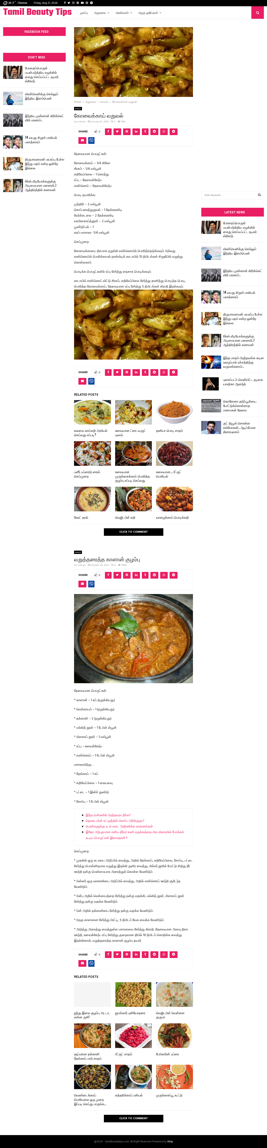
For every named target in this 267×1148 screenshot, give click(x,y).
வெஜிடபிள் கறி (125, 517)
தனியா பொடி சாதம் (169, 430)
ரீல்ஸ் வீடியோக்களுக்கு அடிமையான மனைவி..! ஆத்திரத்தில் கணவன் (40, 185)
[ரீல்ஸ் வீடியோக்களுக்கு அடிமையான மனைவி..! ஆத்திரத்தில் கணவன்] (13, 185)
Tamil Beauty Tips (37, 12)
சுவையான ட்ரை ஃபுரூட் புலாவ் (130, 432)
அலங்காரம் (122, 12)
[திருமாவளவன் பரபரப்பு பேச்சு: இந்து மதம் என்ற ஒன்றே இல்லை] (13, 163)
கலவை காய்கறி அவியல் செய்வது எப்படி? (90, 432)
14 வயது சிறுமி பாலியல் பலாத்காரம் (41, 139)
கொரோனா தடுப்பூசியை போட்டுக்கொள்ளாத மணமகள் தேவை (239, 405)
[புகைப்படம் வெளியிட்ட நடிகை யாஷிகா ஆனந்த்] (211, 383)
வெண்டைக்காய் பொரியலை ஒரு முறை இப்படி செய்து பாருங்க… (90, 1099)
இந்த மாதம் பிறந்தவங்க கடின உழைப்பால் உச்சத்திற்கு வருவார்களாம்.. (243, 362)
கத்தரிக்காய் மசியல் (129, 1094)
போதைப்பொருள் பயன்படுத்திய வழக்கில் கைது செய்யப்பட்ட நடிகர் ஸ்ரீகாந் (42, 74)
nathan (82, 122)
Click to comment (133, 532)
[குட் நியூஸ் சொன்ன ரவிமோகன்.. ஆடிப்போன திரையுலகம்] (211, 427)
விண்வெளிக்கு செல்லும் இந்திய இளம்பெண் (41, 96)
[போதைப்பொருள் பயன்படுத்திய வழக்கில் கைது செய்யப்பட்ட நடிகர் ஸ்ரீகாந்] (13, 72)
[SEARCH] (259, 195)
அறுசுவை (100, 12)
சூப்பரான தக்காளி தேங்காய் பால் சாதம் (88, 1056)
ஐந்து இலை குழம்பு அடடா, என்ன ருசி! (92, 1015)
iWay (170, 1141)
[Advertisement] (232, 98)
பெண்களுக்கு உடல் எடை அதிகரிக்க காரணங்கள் (119, 826)
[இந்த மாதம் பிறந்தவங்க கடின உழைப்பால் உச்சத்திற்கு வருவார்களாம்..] (211, 362)
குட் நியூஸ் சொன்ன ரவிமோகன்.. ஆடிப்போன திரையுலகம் (239, 427)
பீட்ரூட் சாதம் (123, 1053)
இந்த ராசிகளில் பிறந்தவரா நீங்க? (108, 815)
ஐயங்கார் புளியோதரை (130, 1012)
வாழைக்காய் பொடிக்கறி (172, 517)
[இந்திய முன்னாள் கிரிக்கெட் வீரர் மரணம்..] (13, 120)
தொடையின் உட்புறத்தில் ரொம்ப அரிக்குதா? (115, 821)
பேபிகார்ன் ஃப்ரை (167, 1053)
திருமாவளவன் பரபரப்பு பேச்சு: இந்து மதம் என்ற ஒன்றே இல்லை (44, 163)
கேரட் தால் (81, 517)
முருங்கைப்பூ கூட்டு (169, 1094)
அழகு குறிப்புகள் (148, 12)
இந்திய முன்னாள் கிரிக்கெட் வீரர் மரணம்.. (44, 118)
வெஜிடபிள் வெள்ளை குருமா (170, 1015)
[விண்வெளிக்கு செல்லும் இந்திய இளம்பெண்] (13, 98)
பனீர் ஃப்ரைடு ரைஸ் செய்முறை (87, 474)
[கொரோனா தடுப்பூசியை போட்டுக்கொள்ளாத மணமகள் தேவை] (211, 405)
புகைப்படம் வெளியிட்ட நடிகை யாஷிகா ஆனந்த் (243, 381)
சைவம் (78, 108)
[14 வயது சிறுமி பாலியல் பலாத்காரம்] (13, 141)
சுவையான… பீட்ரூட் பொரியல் (168, 474)
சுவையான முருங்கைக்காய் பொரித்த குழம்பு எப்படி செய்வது (132, 476)
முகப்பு (84, 12)
